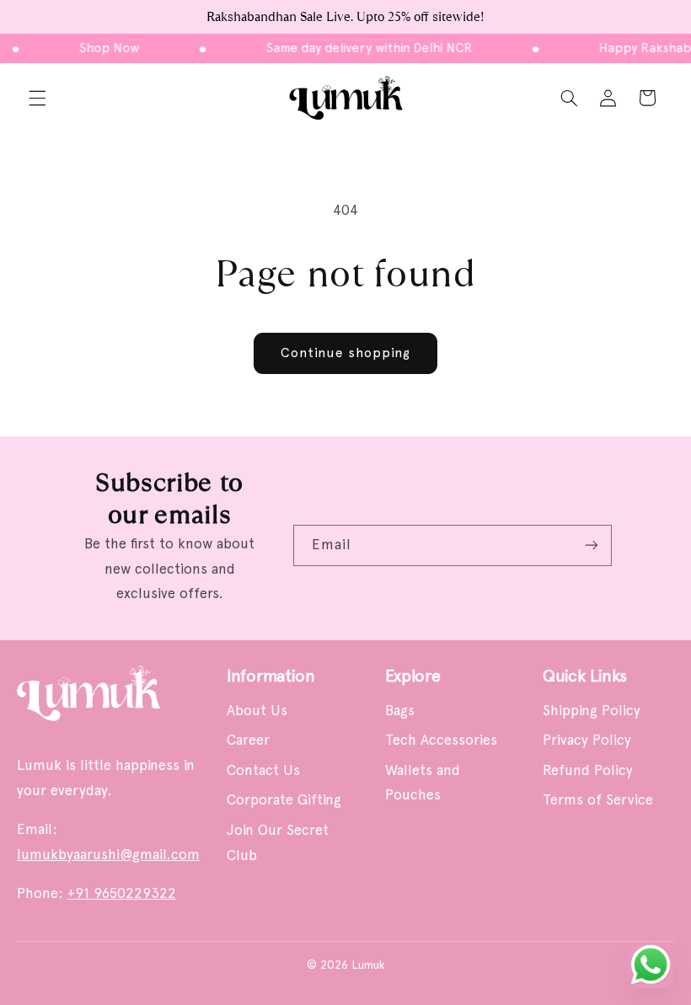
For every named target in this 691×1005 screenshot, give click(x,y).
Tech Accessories (441, 739)
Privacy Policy (587, 739)
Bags (400, 710)
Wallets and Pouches (422, 783)
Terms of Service (598, 799)
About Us (257, 710)
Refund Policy (588, 770)
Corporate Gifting (284, 799)
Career (248, 739)
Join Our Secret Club (278, 842)
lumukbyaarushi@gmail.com (108, 854)
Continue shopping (346, 353)
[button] (37, 97)
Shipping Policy (591, 710)
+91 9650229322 (121, 893)
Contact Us (263, 770)
